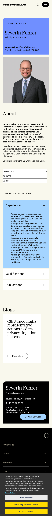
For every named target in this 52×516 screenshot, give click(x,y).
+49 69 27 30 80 (31, 50)
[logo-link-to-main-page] (14, 5)
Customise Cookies (26, 498)
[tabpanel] (26, 338)
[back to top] (46, 435)
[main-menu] (45, 4)
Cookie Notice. (10, 493)
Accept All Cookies (26, 511)
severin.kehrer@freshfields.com (20, 47)
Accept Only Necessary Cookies (26, 505)
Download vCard (33, 417)
